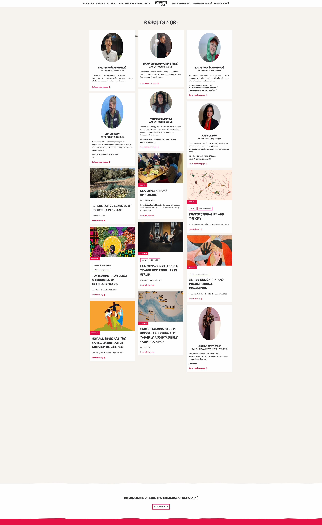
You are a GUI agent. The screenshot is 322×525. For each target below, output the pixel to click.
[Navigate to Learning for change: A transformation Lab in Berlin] (160, 237)
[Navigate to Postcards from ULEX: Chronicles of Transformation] (112, 242)
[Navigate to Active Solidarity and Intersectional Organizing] (209, 250)
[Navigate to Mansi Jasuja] (209, 116)
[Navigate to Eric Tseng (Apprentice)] (112, 47)
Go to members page (100, 87)
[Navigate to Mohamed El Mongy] (160, 102)
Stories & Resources (94, 3)
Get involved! (221, 3)
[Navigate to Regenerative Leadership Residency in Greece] (112, 183)
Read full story (145, 216)
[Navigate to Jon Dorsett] (112, 112)
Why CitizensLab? (181, 3)
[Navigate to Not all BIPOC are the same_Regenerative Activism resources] (112, 316)
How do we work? (202, 3)
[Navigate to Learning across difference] (160, 168)
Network (112, 3)
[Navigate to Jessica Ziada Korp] (209, 323)
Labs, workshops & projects (134, 3)
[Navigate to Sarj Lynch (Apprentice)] (209, 47)
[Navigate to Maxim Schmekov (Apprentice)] (160, 45)
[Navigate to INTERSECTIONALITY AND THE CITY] (209, 185)
